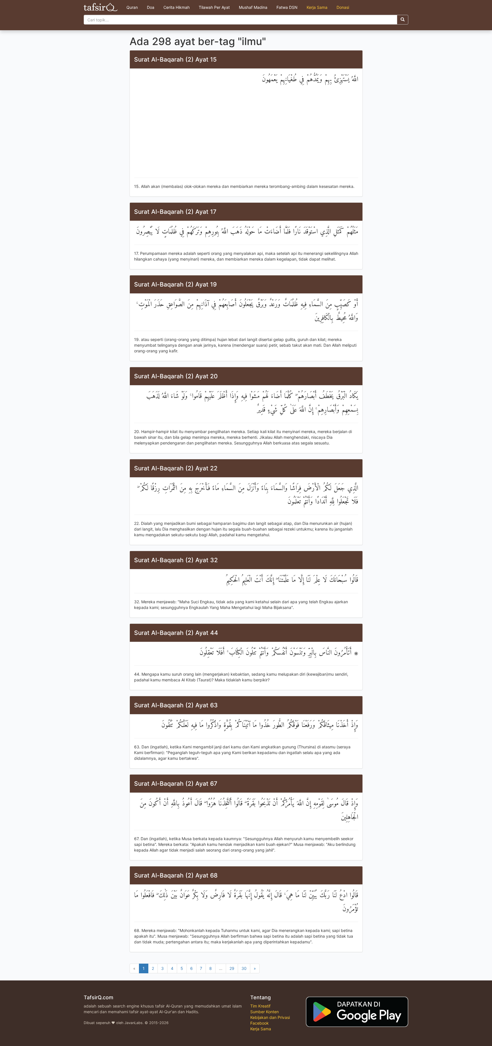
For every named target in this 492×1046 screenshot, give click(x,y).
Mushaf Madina (253, 7)
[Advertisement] (246, 132)
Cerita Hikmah (176, 7)
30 (244, 968)
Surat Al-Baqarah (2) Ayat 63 (176, 705)
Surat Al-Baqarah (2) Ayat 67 (175, 783)
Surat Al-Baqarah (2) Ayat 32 (176, 560)
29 (231, 968)
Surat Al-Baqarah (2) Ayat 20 (176, 376)
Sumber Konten (264, 1011)
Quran (132, 7)
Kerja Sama (317, 7)
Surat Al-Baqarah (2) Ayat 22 (176, 468)
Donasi (343, 7)
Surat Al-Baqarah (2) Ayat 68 (176, 875)
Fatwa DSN (287, 7)
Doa (150, 7)
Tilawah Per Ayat (214, 7)
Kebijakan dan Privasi (270, 1017)
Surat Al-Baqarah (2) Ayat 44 (176, 632)
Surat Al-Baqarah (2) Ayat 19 (175, 284)
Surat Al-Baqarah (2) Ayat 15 (175, 59)
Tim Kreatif (260, 1006)
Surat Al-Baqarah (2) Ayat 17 (175, 211)
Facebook (259, 1023)
